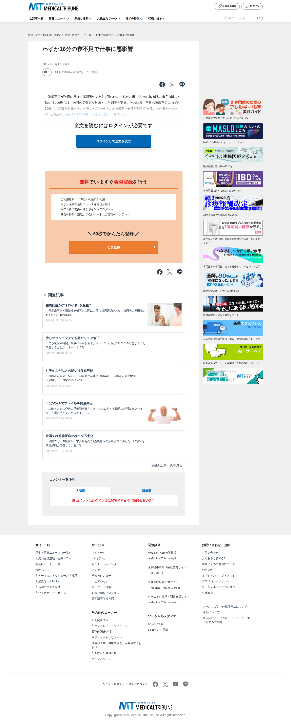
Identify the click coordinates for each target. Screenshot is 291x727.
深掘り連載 (81, 18)
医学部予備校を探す (104, 598)
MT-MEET (157, 573)
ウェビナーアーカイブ (52, 592)
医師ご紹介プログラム (105, 592)
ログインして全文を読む (113, 141)
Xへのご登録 (156, 623)
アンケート (99, 569)
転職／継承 (155, 18)
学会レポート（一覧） (49, 564)
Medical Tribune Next (164, 602)
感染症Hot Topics (49, 581)
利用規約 (207, 569)
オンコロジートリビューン (111, 625)
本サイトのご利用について (218, 564)
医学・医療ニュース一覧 (78, 35)
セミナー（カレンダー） (107, 564)
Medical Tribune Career (165, 587)
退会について (211, 612)
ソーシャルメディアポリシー (220, 587)
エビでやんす (100, 581)
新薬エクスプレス (49, 587)
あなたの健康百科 (105, 653)
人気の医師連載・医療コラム (53, 558)
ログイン (254, 6)
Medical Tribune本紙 (163, 558)
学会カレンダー (101, 575)
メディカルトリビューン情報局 (57, 575)
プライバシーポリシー (216, 581)
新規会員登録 (229, 6)
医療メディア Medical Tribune (44, 35)
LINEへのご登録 (158, 629)
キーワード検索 (101, 587)
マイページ (99, 552)
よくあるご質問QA (213, 558)
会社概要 (207, 592)
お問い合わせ (210, 552)
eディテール (99, 558)
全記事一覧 (36, 18)
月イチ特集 (132, 18)
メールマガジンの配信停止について (225, 606)
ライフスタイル (101, 658)
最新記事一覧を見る (168, 465)
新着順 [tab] (146, 490)
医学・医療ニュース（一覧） (53, 552)
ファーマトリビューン (108, 637)
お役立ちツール (107, 18)
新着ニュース (57, 18)
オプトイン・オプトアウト (218, 575)
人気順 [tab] (80, 490)
